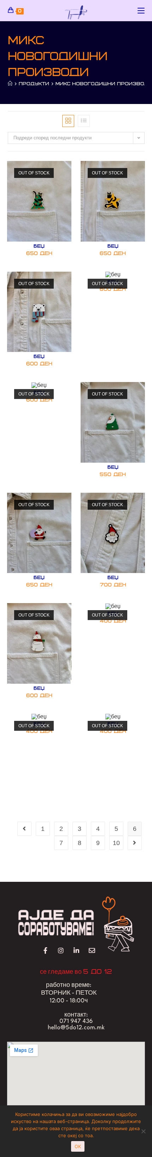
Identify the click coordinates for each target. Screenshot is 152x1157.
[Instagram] (61, 950)
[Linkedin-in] (76, 950)
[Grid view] (68, 121)
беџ (39, 246)
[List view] (84, 121)
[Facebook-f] (45, 950)
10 (116, 842)
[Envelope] (92, 950)
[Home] (10, 84)
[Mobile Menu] (141, 10)
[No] (143, 1131)
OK (78, 1146)
